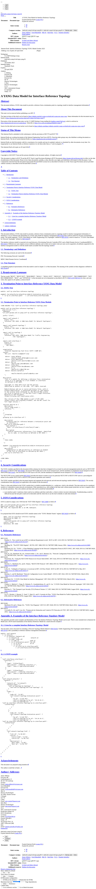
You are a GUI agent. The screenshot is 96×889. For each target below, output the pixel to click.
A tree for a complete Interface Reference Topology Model (29, 216)
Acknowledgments (10, 222)
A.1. (2, 625)
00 (26, 25)
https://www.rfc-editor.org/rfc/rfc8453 (20, 612)
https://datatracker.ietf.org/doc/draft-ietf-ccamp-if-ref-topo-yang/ (24, 118)
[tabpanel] (48, 856)
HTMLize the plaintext (10, 880)
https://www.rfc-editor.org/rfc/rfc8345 (37, 586)
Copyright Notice (9, 151)
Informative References (18, 210)
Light (6, 5)
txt (23, 40)
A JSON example (17, 219)
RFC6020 (65, 513)
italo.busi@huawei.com (12, 806)
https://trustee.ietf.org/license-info (73, 158)
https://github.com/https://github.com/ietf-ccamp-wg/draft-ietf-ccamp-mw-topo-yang (59, 126)
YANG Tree (15, 190)
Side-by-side (68, 30)
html (25, 40)
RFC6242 (12, 472)
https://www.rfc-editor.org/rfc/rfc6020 (25, 550)
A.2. (2, 654)
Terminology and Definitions (19, 178)
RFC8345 (26, 239)
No (9, 872)
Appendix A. (7, 616)
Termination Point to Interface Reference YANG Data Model (24, 187)
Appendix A (8, 213)
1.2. (2, 263)
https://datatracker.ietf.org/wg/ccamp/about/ (13, 123)
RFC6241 (4, 471)
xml (28, 40)
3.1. (2, 288)
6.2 (9, 210)
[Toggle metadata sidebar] (1, 12)
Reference (12, 884)
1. (2, 230)
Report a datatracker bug (8, 869)
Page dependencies (31, 882)
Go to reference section (10, 887)
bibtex (32, 40)
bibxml (36, 40)
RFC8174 (78, 278)
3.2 (9, 194)
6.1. (2, 535)
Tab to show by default (7, 874)
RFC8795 (65, 237)
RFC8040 (21, 471)
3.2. (2, 302)
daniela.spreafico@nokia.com (14, 826)
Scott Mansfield (36, 32)
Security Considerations (13, 197)
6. (2, 530)
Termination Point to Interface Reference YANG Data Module (29, 194)
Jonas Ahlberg (26, 32)
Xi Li (55, 32)
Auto (6, 9)
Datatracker (4, 828)
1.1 (9, 178)
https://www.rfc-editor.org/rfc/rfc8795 (44, 596)
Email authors (26, 34)
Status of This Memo (11, 130)
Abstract (5, 101)
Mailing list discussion (28, 42)
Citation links (5, 885)
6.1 (9, 206)
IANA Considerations (12, 200)
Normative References (17, 206)
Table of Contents (9, 170)
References (9, 203)
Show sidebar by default (8, 871)
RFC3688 (45, 502)
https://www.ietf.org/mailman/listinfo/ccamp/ (47, 123)
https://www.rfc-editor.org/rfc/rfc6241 (36, 555)
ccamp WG (39, 19)
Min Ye (44, 32)
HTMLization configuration (9, 878)
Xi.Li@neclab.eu (10, 816)
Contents (11, 876)
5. (2, 497)
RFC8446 (78, 472)
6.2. (2, 600)
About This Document (11, 109)
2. (2, 272)
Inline (75, 30)
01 (26, 26)
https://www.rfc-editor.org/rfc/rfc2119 (16, 542)
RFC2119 (71, 278)
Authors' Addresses (10, 226)
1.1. (2, 249)
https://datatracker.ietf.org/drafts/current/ (44, 139)
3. (2, 283)
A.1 (9, 216)
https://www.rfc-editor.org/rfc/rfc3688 (79, 545)
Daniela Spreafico (64, 32)
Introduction (10, 174)
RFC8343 (61, 235)
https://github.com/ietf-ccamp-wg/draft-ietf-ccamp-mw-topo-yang (47, 116)
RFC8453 (4, 244)
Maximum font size (6, 882)
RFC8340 (4, 268)
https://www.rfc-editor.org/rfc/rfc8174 (16, 570)
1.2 (9, 181)
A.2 (9, 219)
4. (2, 465)
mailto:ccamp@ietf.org (58, 121)
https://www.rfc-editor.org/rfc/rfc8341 (16, 576)
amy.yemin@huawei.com (12, 801)
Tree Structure (15, 181)
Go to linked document (26, 887)
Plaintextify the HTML (26, 880)
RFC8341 (27, 475)
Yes (4, 872)
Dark (6, 7)
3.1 (9, 190)
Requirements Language (13, 184)
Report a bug (26, 44)
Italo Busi (50, 32)
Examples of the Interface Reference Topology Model (29, 213)
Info (4, 876)
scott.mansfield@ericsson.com (14, 789)
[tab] (6, 837)
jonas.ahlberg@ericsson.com (13, 784)
